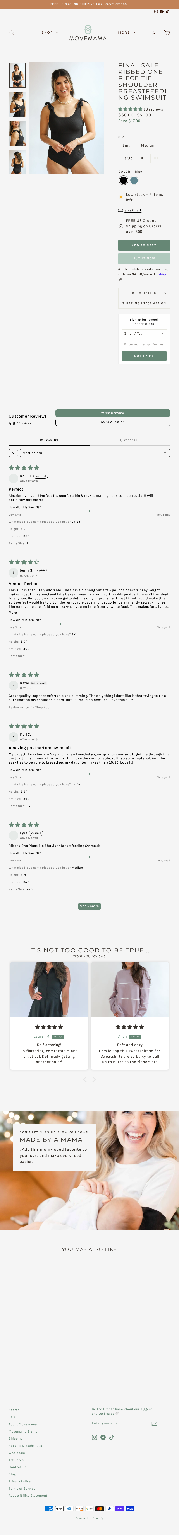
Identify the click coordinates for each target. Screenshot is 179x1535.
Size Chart (132, 210)
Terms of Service (22, 1489)
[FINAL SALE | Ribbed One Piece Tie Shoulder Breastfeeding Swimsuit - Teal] (30, 1359)
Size (122, 137)
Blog (12, 1474)
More (125, 32)
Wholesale (17, 1453)
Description (144, 293)
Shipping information (144, 303)
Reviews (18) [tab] (49, 440)
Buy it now (144, 258)
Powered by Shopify (89, 1518)
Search (14, 1410)
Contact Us (18, 1467)
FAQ (12, 1417)
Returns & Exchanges (25, 1446)
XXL (157, 158)
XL (143, 158)
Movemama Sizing (23, 1431)
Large (127, 158)
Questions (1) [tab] (129, 440)
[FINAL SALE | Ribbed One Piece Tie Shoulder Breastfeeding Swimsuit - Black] (24, 1359)
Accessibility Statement (28, 1496)
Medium (148, 145)
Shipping (16, 1438)
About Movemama (23, 1424)
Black (123, 180)
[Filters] (13, 453)
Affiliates (16, 1460)
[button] (130, 109)
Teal (134, 180)
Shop (48, 32)
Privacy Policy (20, 1481)
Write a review (113, 413)
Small (127, 145)
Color (130, 172)
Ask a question (113, 422)
